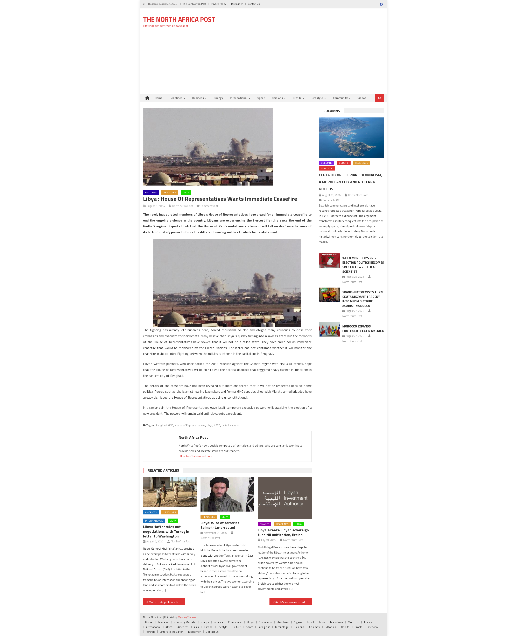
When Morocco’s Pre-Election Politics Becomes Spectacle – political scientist (363, 265)
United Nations (230, 425)
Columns (331, 111)
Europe (344, 163)
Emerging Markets (184, 622)
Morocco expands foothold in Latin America (363, 328)
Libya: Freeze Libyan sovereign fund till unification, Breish (283, 532)
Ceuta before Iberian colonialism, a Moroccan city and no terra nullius (350, 182)
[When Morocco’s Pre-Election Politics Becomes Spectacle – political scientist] (329, 260)
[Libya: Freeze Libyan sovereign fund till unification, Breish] (285, 498)
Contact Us (254, 4)
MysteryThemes (187, 617)
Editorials (330, 627)
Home (158, 98)
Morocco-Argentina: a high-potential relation (167, 602)
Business (198, 98)
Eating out (264, 627)
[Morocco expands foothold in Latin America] (329, 329)
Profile (297, 98)
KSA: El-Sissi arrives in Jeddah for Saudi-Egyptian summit (292, 602)
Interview (372, 627)
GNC (170, 425)
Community (340, 98)
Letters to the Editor (171, 632)
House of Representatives (190, 425)
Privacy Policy (218, 4)
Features (151, 192)
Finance (264, 524)
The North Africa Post (194, 4)
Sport (261, 98)
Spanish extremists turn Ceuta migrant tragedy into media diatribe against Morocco (362, 299)
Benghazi (161, 425)
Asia (196, 627)
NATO (217, 425)
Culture (236, 627)
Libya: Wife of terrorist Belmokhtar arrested (220, 525)
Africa (169, 627)
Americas (151, 512)
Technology (281, 627)
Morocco (327, 168)
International (238, 98)
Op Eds (345, 627)
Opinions (277, 98)
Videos (362, 98)
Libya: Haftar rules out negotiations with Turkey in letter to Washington (166, 531)
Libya (186, 192)
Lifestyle (317, 98)
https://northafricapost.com (195, 456)
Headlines (175, 98)
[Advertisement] (263, 63)
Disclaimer (237, 4)
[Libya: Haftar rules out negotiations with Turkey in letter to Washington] (170, 492)
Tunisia (368, 622)
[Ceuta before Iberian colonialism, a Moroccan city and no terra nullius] (351, 137)
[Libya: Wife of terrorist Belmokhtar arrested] (227, 494)
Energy (218, 98)
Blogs (250, 622)
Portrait (150, 632)
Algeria (298, 622)
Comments (265, 622)
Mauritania (336, 622)
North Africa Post (182, 206)
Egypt (310, 622)
